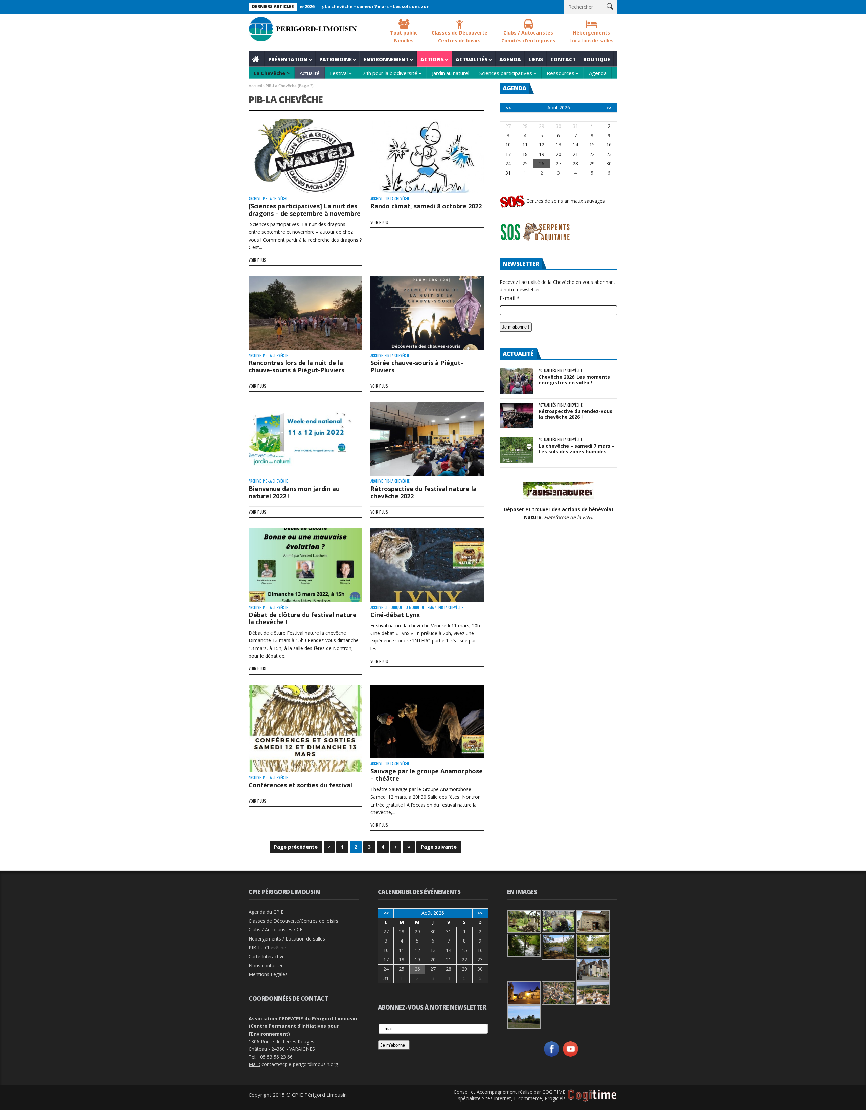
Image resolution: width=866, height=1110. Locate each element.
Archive (255, 199)
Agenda (510, 59)
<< (508, 108)
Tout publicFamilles (404, 36)
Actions (432, 59)
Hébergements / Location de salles (287, 938)
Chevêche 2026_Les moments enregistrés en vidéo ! (574, 379)
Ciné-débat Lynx (395, 615)
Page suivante (439, 846)
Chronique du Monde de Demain (411, 607)
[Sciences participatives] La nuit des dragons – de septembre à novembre (305, 210)
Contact (563, 59)
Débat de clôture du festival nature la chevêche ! (303, 618)
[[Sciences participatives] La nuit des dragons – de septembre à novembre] (305, 156)
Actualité (310, 73)
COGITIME (553, 1092)
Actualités (471, 59)
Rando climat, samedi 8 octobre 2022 (426, 206)
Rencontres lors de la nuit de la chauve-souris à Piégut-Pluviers (296, 366)
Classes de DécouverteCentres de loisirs (459, 36)
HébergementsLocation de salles (591, 36)
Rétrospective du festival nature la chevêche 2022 (423, 492)
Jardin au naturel (450, 73)
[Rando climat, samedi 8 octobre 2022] (427, 156)
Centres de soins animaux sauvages (565, 201)
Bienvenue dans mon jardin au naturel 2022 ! (294, 492)
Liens (535, 59)
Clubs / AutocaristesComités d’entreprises (528, 36)
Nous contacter (266, 965)
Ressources (560, 73)
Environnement (386, 59)
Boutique (596, 59)
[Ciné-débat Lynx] (427, 565)
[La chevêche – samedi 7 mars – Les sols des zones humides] (516, 450)
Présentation (287, 59)
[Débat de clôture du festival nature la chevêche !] (305, 565)
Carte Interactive (267, 956)
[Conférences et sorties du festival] (305, 728)
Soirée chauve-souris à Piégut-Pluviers (416, 366)
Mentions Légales (268, 974)
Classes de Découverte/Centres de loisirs (293, 921)
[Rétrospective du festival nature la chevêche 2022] (427, 439)
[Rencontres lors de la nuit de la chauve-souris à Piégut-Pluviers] (305, 313)
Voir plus (257, 260)
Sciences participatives (505, 73)
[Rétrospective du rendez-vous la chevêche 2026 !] (516, 415)
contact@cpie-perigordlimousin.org (299, 1064)
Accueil (257, 59)
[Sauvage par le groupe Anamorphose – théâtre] (427, 721)
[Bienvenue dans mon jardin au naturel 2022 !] (305, 439)
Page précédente (296, 846)
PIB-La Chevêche (275, 199)
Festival (339, 73)
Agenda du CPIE (266, 912)
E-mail (510, 298)
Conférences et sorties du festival (300, 785)
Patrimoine (335, 59)
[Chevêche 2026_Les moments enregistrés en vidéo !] (516, 381)
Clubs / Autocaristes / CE (275, 929)
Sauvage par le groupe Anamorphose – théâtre (426, 775)
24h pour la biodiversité (389, 73)
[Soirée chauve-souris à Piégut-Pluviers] (427, 313)
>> (609, 108)
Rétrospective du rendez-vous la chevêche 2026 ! (575, 414)
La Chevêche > (272, 73)
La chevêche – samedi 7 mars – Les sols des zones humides (345, 6)
